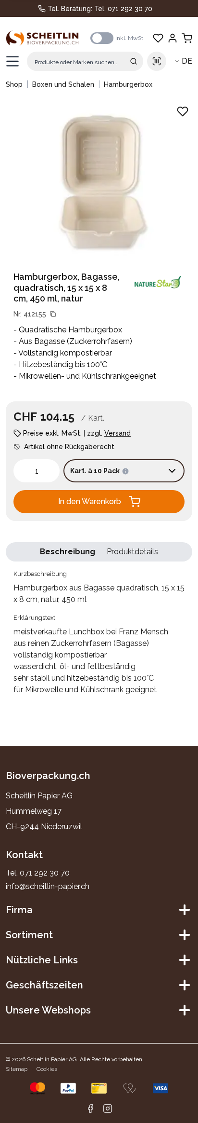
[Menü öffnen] (12, 61)
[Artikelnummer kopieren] (53, 314)
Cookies (47, 1069)
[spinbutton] (36, 470)
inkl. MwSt (129, 38)
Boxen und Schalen (63, 84)
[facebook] (90, 1108)
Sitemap (16, 1069)
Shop (14, 84)
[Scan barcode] (156, 61)
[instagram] (107, 1108)
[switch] (101, 38)
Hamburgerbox (128, 84)
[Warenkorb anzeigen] (187, 38)
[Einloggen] (172, 38)
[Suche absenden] (133, 61)
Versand (117, 433)
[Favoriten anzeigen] (158, 38)
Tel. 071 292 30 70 (123, 8)
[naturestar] (158, 281)
